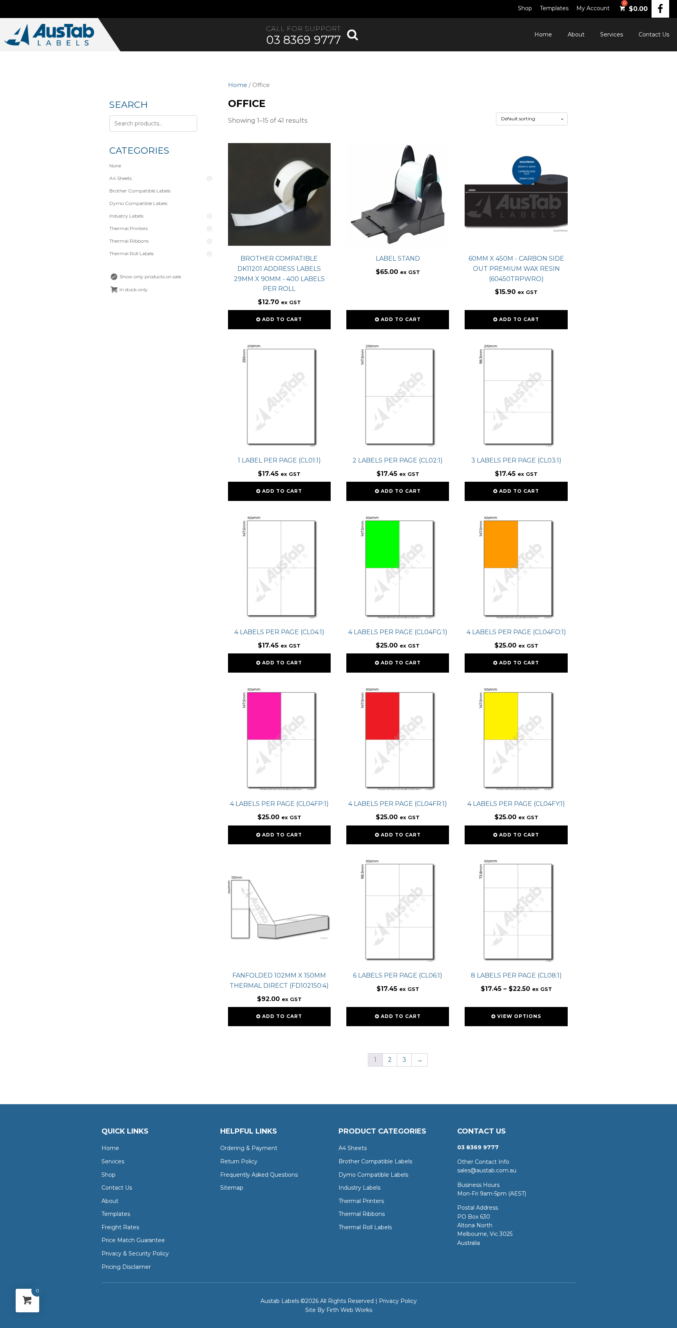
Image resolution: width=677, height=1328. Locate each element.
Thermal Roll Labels (365, 1227)
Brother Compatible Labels (375, 1161)
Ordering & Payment (248, 1148)
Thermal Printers (361, 1201)
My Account (593, 8)
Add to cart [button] (282, 319)
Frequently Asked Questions (259, 1174)
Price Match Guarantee (133, 1240)
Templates (554, 8)
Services (611, 34)
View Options (519, 1016)
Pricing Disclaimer (126, 1266)
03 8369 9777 (303, 39)
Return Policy (238, 1161)
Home (543, 34)
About (576, 34)
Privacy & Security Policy (135, 1253)
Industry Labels (359, 1187)
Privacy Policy (398, 1300)
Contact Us (654, 34)
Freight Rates (120, 1227)
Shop (525, 8)
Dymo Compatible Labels (373, 1174)
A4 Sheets (352, 1148)
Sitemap (231, 1187)
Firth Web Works (349, 1309)
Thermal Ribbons (361, 1213)
